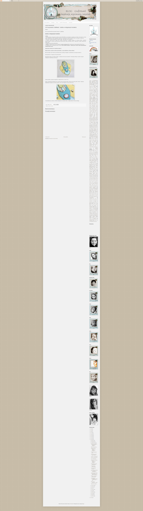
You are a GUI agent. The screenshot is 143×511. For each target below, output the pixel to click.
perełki (95, 176)
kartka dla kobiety (94, 138)
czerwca (92, 489)
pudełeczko (94, 190)
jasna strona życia (95, 135)
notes (90, 170)
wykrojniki (90, 215)
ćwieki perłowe (95, 117)
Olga (95, 171)
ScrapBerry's (95, 196)
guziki (91, 132)
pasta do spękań (92, 175)
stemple (95, 201)
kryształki (90, 154)
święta (94, 203)
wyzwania (96, 215)
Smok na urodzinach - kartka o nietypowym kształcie (94, 461)
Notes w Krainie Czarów (93, 468)
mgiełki (92, 166)
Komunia (96, 152)
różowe (94, 195)
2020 (91, 428)
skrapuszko (90, 200)
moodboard (90, 169)
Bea (94, 86)
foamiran (92, 130)
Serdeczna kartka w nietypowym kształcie (94, 445)
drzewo (94, 124)
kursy (90, 155)
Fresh (67, 79)
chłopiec (95, 91)
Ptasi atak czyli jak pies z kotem (94, 454)
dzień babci (93, 126)
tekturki (95, 205)
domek (90, 123)
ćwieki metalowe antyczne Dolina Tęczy (93, 117)
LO (95, 163)
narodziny (95, 169)
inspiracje (91, 134)
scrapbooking (91, 197)
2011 (91, 497)
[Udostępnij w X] (56, 104)
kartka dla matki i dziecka (93, 139)
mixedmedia (95, 168)
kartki (96, 148)
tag (97, 203)
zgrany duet (96, 220)
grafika (97, 131)
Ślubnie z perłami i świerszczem (94, 476)
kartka (97, 137)
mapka (94, 164)
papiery (90, 173)
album (90, 82)
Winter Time (92, 213)
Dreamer (94, 123)
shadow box (91, 199)
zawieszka (95, 219)
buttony (92, 91)
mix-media (91, 167)
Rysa (97, 195)
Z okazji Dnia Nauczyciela (93, 466)
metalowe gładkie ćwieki (58, 82)
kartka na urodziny (92, 141)
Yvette (94, 216)
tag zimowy (92, 204)
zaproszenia (91, 219)
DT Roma (93, 125)
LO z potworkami (93, 458)
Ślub (90, 203)
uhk (95, 208)
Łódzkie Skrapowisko (63, 22)
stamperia (95, 200)
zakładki (94, 218)
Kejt (91, 150)
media (97, 165)
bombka (93, 89)
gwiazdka (95, 132)
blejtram (95, 87)
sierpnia (92, 486)
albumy (95, 82)
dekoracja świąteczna (92, 120)
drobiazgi (90, 124)
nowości (90, 171)
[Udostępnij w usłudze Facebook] (57, 104)
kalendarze (92, 136)
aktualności (94, 81)
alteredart (90, 83)
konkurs (92, 153)
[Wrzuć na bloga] (55, 104)
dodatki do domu (95, 121)
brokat (97, 90)
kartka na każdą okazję (93, 140)
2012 (91, 439)
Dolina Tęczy (93, 122)
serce (95, 198)
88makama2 (95, 80)
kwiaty (94, 158)
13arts (90, 80)
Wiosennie (96, 213)
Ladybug (90, 162)
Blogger (83, 503)
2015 (91, 435)
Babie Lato (63, 79)
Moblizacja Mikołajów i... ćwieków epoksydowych (94, 471)
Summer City (91, 202)
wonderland (95, 214)
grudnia (92, 440)
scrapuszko (91, 198)
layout (91, 163)
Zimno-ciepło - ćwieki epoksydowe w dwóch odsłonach (94, 474)
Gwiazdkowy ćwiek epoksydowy (94, 464)
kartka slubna (91, 142)
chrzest (93, 92)
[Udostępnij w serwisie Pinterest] (58, 104)
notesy (94, 170)
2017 (91, 432)
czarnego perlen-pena (70, 82)
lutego (92, 494)
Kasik (97, 149)
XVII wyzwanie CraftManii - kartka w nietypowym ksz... (94, 479)
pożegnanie (90, 186)
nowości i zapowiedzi (94, 456)
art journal (95, 84)
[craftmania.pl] (89, 41)
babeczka (94, 85)
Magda (90, 164)
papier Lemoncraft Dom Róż (93, 172)
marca (92, 493)
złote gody (94, 221)
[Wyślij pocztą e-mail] (53, 104)
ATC (90, 85)
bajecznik (90, 86)
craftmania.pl (91, 40)
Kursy (57, 22)
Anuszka (90, 84)
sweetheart (95, 202)
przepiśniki (94, 188)
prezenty (95, 186)
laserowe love (96, 162)
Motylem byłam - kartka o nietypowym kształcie (93, 449)
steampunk (90, 201)
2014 (91, 436)
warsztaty (70, 22)
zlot (90, 221)
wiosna (91, 214)
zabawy (90, 217)
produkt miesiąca (92, 187)
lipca (92, 488)
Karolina (92, 137)
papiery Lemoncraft (95, 174)
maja (92, 490)
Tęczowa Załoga (92, 206)
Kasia (93, 149)
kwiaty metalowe (92, 160)
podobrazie (95, 185)
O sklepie (52, 22)
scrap (91, 196)
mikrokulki (95, 166)
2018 (91, 431)
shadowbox (95, 199)
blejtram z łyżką (91, 88)
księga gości (95, 154)
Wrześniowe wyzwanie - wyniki (94, 482)
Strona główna (46, 22)
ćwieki (90, 98)
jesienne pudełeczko (94, 457)
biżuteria (90, 87)
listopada (92, 441)
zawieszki (90, 220)
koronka (95, 153)
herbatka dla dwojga (92, 133)
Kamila (96, 136)
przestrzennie (91, 189)
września (92, 485)
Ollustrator (71, 503)
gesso (94, 131)
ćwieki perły (94, 119)
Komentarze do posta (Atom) (53, 138)
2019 (91, 430)
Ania (95, 83)
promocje (90, 188)
